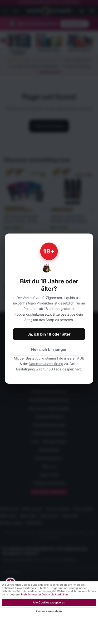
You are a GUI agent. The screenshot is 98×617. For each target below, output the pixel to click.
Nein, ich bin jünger (49, 349)
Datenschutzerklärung (46, 364)
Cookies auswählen (49, 611)
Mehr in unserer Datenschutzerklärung (45, 594)
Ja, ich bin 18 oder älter (49, 334)
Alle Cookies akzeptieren (49, 602)
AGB (80, 358)
